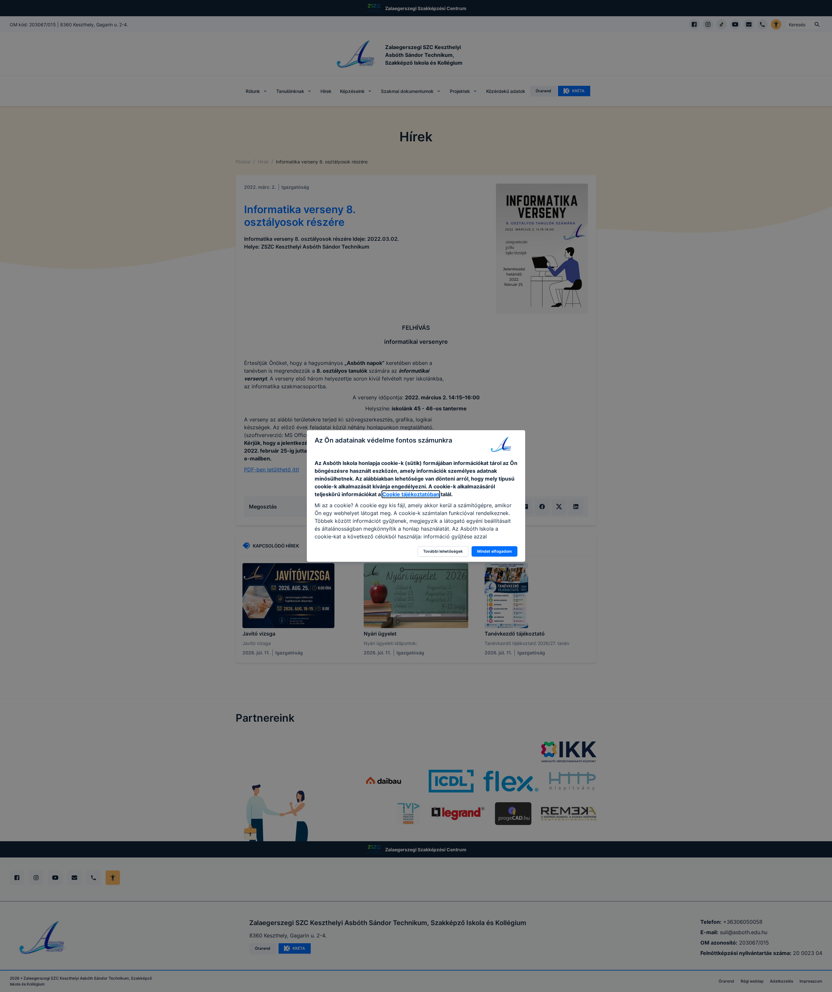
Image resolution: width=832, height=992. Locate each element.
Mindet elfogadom (494, 551)
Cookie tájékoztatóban (410, 494)
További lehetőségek (443, 551)
